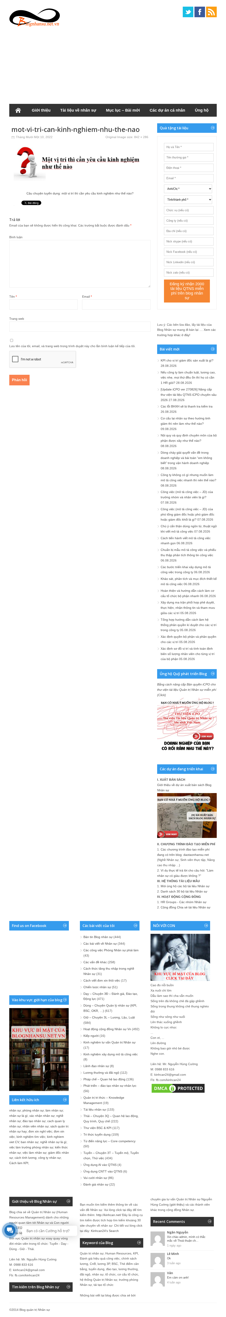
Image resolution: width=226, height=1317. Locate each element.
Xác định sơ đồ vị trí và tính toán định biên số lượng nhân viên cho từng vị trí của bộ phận (188, 654)
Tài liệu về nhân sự (78, 110)
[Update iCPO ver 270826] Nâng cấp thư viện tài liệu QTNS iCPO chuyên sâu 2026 (189, 395)
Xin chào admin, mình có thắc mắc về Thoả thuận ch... (186, 1238)
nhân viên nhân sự (36, 1126)
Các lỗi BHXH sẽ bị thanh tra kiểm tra (187, 406)
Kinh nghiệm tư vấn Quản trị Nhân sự (109, 1042)
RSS (211, 12)
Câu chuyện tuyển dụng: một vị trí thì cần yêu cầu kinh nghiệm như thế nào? (80, 193)
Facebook (199, 12)
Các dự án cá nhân (167, 110)
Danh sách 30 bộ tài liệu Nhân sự (184, 891)
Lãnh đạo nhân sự (96, 1066)
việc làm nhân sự (34, 1152)
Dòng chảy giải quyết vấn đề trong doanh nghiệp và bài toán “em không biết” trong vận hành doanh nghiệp (186, 458)
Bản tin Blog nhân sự (98, 937)
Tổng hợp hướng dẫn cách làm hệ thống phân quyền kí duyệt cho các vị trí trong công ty (189, 625)
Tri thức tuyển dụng (97, 1134)
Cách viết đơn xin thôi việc (101, 980)
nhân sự (15, 1110)
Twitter (188, 12)
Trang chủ (18, 110)
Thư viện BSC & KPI (97, 1128)
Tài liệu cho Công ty (33, 123)
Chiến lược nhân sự (97, 987)
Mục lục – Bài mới (123, 110)
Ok (169, 1258)
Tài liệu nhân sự (94, 1109)
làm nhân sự (54, 1110)
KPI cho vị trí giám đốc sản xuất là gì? (187, 360)
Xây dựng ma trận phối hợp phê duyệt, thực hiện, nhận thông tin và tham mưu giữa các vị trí (188, 608)
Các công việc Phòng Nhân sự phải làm (111, 950)
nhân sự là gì (18, 1115)
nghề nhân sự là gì (53, 1142)
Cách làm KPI (18, 1163)
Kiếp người (91, 1035)
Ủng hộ (202, 110)
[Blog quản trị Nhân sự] (34, 17)
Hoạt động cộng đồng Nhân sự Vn (107, 1029)
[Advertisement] (113, 64)
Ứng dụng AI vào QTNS (100, 1165)
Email (87, 296)
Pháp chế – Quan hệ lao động (104, 1079)
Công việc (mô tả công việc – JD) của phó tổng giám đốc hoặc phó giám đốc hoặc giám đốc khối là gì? (187, 514)
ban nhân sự (29, 1142)
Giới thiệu (41, 110)
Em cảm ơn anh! (178, 1277)
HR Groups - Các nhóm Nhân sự (183, 902)
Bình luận (16, 237)
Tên (13, 296)
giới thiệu (177, 1204)
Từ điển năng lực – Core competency (109, 1141)
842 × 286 (141, 137)
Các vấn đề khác (95, 962)
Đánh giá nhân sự (95, 1184)
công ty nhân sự (49, 1157)
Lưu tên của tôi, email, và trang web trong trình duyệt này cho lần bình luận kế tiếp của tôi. (72, 346)
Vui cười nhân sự (95, 1178)
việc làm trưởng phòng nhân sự (31, 1147)
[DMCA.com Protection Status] (178, 1092)
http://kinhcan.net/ (108, 1215)
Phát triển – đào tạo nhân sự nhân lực (109, 1085)
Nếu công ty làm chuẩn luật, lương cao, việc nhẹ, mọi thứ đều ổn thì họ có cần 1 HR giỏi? (188, 378)
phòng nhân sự (33, 1110)
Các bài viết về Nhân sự (100, 943)
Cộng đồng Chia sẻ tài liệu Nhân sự (185, 907)
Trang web (16, 318)
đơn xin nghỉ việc (40, 1131)
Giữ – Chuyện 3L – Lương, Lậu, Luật (109, 1017)
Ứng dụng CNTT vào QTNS (102, 1171)
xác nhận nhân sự (42, 1115)
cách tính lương (25, 1157)
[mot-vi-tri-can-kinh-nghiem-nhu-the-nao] (80, 186)
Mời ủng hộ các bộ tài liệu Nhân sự (185, 886)
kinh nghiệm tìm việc (31, 1136)
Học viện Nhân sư (78, 123)
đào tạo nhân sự (34, 1121)
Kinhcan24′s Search (105, 1231)
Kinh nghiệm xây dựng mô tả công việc (110, 1054)
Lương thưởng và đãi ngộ (101, 1072)
